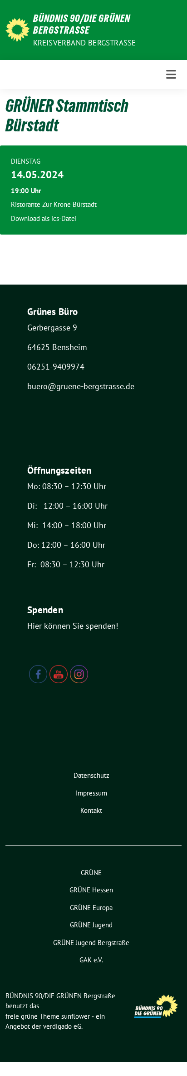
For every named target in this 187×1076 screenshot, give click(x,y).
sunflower (75, 1016)
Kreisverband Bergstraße (84, 43)
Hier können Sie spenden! (72, 626)
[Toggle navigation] (171, 74)
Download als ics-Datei (44, 218)
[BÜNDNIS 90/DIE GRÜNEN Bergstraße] (17, 29)
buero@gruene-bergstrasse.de (80, 386)
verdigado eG (62, 1026)
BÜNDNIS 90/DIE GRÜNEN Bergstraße (81, 24)
